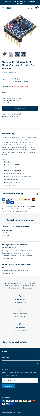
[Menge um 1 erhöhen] (24, 92)
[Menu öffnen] (3, 8)
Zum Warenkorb (20, 109)
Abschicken (8, 386)
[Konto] (32, 8)
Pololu (4, 73)
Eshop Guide (17, 412)
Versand (25, 82)
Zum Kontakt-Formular (20, 330)
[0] (36, 8)
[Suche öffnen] (29, 8)
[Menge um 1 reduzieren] (14, 92)
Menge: (4, 92)
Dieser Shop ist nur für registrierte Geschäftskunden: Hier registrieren (20, 2)
